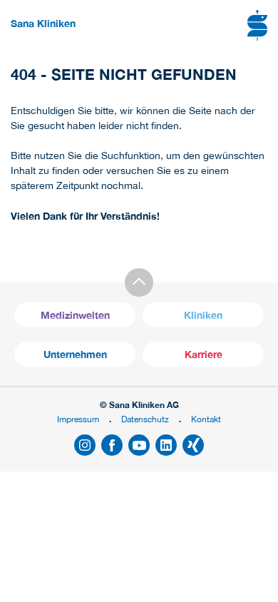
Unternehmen (75, 354)
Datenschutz (145, 419)
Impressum (78, 419)
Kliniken (203, 315)
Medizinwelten (75, 315)
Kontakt (206, 419)
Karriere (203, 354)
